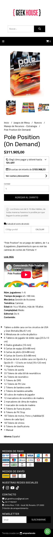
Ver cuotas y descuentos (17, 176)
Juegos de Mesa (22, 122)
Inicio (7, 122)
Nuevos (38, 122)
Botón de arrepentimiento (16, 508)
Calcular (40, 229)
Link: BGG (9, 257)
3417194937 (11, 502)
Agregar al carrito (26, 197)
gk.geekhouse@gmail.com (17, 499)
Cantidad (7, 183)
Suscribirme (39, 519)
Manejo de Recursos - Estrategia (21, 126)
